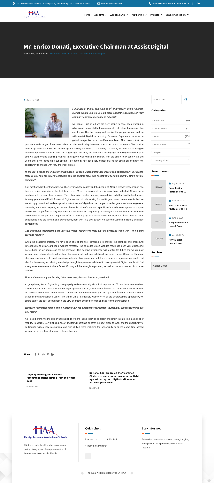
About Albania (117, 14)
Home (87, 14)
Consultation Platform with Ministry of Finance (178, 192)
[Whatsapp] (43, 354)
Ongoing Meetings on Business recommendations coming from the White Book (50, 378)
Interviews (159, 120)
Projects (154, 14)
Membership (137, 14)
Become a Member (97, 445)
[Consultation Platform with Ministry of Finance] (158, 187)
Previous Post (32, 386)
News (157, 136)
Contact (113, 439)
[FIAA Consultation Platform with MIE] (158, 204)
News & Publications (176, 14)
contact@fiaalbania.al (111, 3)
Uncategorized (161, 160)
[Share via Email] (48, 354)
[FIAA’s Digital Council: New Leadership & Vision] (158, 238)
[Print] (52, 354)
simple (157, 152)
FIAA (123, 472)
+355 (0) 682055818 (178, 3)
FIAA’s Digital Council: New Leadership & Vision (179, 243)
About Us (99, 14)
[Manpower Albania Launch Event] (158, 221)
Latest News (160, 128)
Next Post (94, 388)
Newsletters (160, 144)
